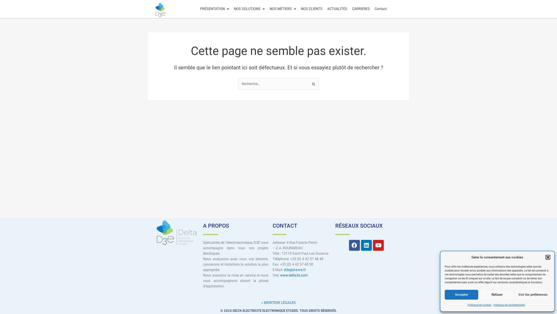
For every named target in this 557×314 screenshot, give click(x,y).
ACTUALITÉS (337, 9)
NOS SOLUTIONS (247, 9)
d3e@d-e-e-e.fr (295, 270)
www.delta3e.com (294, 275)
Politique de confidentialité (509, 305)
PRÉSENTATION (212, 9)
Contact (381, 9)
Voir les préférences (533, 295)
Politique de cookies (479, 305)
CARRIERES (361, 9)
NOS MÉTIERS (281, 9)
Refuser (497, 295)
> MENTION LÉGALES (278, 302)
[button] (548, 257)
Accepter (461, 295)
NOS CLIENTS (311, 9)
